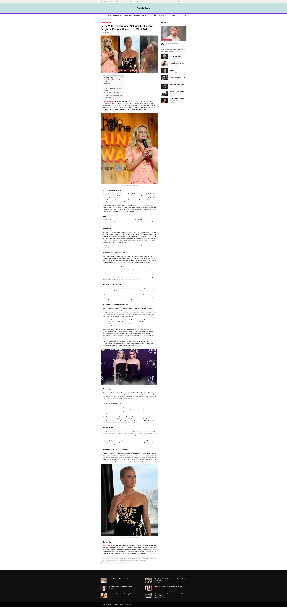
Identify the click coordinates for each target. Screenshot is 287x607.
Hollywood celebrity (106, 22)
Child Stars (127, 15)
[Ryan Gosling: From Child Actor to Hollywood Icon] (173, 33)
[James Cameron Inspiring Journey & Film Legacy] (164, 56)
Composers (153, 15)
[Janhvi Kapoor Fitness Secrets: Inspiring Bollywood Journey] (164, 63)
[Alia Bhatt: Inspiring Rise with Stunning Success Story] (164, 100)
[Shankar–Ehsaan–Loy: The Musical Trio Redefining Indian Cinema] (164, 77)
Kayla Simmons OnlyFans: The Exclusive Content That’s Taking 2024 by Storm (169, 594)
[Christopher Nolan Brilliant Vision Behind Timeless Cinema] (164, 93)
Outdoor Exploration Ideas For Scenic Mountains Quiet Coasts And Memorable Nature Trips (125, 1)
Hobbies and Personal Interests (113, 95)
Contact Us (172, 15)
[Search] (185, 15)
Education (107, 90)
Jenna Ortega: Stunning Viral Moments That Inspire (177, 85)
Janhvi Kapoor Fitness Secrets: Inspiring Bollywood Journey (177, 62)
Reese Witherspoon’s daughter (113, 88)
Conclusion (108, 97)
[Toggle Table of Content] (120, 77)
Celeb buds (129, 604)
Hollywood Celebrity (140, 15)
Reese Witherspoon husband (139, 560)
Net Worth (107, 83)
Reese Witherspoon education (108, 560)
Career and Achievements (112, 92)
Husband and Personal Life (112, 85)
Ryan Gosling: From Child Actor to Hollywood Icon (171, 44)
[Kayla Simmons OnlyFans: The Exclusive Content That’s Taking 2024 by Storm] (148, 595)
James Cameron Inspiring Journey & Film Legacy (176, 55)
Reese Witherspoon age (107, 558)
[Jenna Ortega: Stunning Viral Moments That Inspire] (164, 86)
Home (103, 15)
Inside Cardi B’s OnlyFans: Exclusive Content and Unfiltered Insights (168, 587)
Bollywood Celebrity (114, 15)
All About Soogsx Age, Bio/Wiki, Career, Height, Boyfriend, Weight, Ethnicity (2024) (170, 579)
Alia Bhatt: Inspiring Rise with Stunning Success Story (177, 99)
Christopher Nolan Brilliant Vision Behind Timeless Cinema (178, 92)
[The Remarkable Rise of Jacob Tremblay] (164, 70)
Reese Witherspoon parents (124, 562)
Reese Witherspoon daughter (150, 558)
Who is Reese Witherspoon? (112, 79)
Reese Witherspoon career (134, 558)
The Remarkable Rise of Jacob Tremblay (177, 69)
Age (106, 81)
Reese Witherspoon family (124, 560)
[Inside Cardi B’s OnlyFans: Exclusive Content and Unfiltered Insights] (148, 588)
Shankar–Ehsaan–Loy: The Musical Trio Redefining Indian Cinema (177, 77)
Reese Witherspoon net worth (108, 562)
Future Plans (108, 94)
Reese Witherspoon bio (120, 558)
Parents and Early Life (111, 86)
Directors (162, 15)
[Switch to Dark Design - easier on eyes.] (183, 15)
